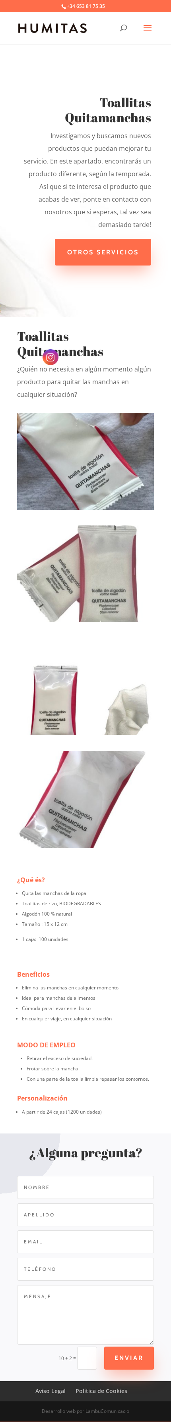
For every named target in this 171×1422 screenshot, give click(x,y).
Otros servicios (103, 252)
